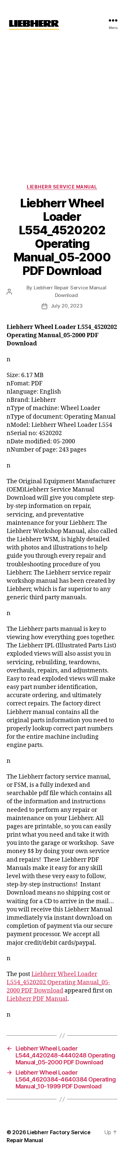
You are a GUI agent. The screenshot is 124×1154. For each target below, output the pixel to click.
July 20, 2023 (67, 306)
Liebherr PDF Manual (37, 999)
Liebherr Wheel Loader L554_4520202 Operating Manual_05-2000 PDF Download (58, 982)
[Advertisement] (62, 105)
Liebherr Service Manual (62, 187)
